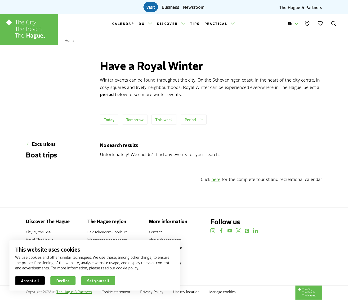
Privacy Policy (151, 291)
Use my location (186, 291)
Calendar (123, 23)
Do (142, 23)
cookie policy (127, 267)
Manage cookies (222, 291)
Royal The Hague (39, 239)
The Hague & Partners (300, 7)
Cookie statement (116, 291)
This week (164, 119)
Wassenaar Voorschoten (107, 239)
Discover (168, 23)
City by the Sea (38, 231)
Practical (217, 23)
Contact (155, 231)
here (215, 179)
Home (69, 40)
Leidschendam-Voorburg (107, 231)
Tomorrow (134, 119)
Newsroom (194, 7)
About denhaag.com (165, 239)
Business (170, 7)
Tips (195, 23)
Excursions (43, 144)
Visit (150, 7)
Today (109, 119)
